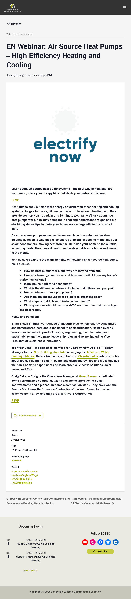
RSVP (15, 200)
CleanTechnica (87, 356)
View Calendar (30, 570)
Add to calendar (28, 415)
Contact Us (100, 551)
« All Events (13, 23)
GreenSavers (88, 376)
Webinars (16, 460)
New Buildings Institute (49, 352)
